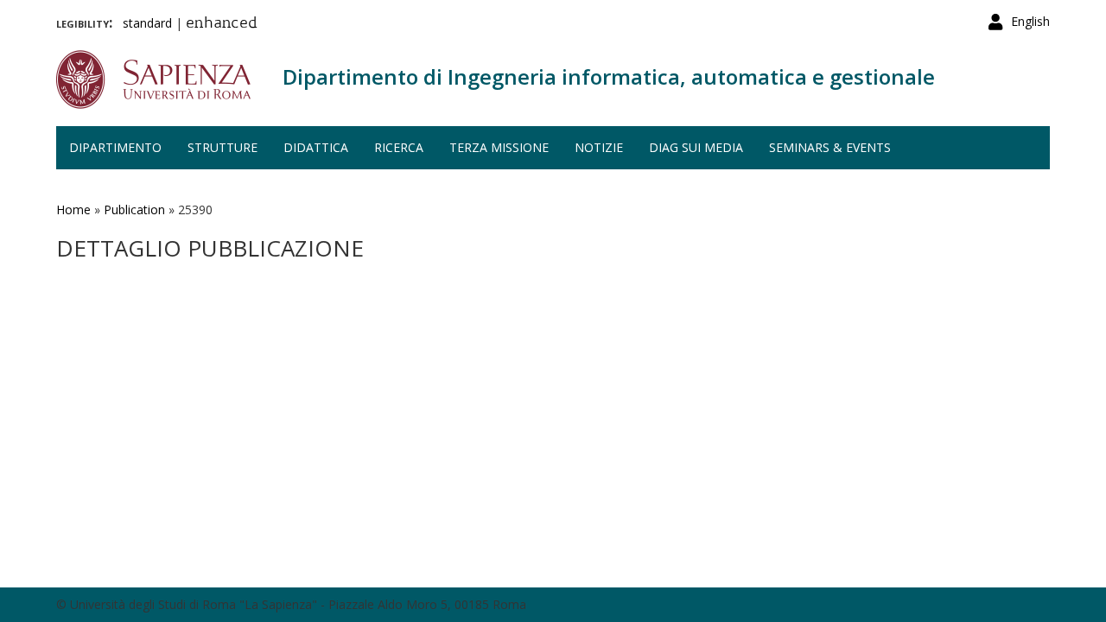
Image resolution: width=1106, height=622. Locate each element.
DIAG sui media (696, 147)
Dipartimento (115, 147)
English (1030, 21)
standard (147, 23)
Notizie (599, 147)
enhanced (221, 24)
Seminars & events (830, 147)
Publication (134, 209)
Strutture (222, 147)
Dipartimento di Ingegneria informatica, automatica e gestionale (609, 76)
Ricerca (398, 147)
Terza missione (499, 147)
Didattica (315, 147)
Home (73, 209)
